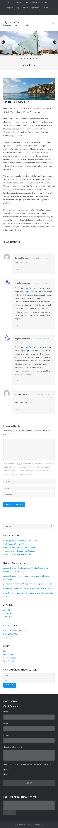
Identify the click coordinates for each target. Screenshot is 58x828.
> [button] (55, 42)
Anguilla (10, 8)
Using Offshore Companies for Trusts (18, 554)
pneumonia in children (12, 584)
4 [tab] (30, 58)
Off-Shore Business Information (15, 630)
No (7, 774)
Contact (25, 8)
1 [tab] (21, 58)
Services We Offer (10, 634)
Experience (34, 8)
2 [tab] (24, 58)
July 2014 (7, 613)
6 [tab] (36, 58)
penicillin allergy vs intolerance (15, 593)
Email (6, 723)
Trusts (5, 637)
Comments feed (9, 658)
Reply (16, 270)
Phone (6, 735)
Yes (7, 770)
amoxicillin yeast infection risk (15, 576)
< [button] (3, 42)
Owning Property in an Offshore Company (20, 547)
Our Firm (45, 8)
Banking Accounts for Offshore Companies (20, 541)
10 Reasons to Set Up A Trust (15, 544)
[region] (29, 46)
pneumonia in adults (11, 588)
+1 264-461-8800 (16, 2)
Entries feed (8, 654)
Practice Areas (24, 13)
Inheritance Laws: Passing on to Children (19, 551)
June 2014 (7, 617)
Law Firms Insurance (33, 288)
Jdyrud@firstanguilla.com (37, 2)
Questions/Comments (13, 747)
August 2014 (8, 610)
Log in (5, 651)
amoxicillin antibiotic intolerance (16, 568)
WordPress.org (9, 661)
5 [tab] (33, 58)
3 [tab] (27, 58)
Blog (17, 8)
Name (6, 712)
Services (36, 13)
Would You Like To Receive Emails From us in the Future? (28, 764)
